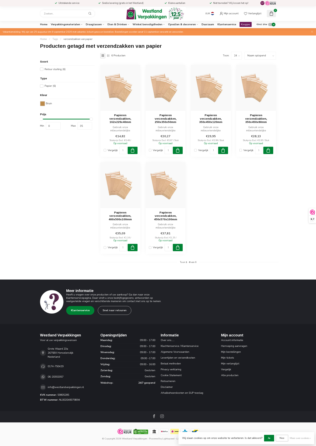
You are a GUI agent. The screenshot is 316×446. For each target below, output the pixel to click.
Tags (55, 39)
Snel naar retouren (115, 310)
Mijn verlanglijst (230, 363)
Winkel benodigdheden (147, 24)
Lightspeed (168, 438)
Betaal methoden (171, 363)
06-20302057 (55, 376)
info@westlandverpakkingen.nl (66, 387)
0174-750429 (55, 366)
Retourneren (168, 381)
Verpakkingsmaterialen (65, 24)
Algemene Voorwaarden (175, 352)
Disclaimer (167, 387)
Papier (50, 86)
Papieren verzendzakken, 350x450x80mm (256, 118)
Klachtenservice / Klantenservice (180, 346)
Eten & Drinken (117, 24)
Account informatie (232, 340)
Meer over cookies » (300, 438)
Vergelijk (113, 150)
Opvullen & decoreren (182, 24)
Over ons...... (168, 340)
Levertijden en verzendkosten (178, 357)
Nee (282, 438)
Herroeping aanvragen (234, 346)
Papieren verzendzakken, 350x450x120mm (210, 118)
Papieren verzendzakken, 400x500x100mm (120, 216)
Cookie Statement (171, 375)
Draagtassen (94, 24)
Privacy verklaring (171, 369)
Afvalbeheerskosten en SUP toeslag (182, 393)
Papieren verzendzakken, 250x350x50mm (165, 118)
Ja (269, 438)
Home (43, 24)
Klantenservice (226, 24)
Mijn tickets (227, 357)
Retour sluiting (55, 69)
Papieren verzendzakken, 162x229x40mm (120, 118)
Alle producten (229, 375)
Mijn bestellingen (231, 352)
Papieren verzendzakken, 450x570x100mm (165, 216)
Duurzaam (208, 24)
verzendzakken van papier (78, 39)
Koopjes (245, 24)
